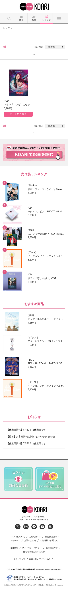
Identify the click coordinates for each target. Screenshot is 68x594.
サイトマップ (19, 559)
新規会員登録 (51, 537)
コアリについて (18, 537)
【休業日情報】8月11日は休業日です (26, 429)
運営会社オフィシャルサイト (42, 559)
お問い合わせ (30, 540)
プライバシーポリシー (32, 548)
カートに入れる (18, 114)
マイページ (15, 540)
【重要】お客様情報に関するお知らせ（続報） (31, 436)
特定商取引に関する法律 (34, 552)
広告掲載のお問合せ (49, 540)
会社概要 (14, 548)
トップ (6, 28)
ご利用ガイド (35, 537)
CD (7, 100)
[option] (18, 479)
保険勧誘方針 (52, 548)
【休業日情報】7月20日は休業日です (26, 443)
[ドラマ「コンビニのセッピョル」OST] (18, 83)
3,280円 (8, 108)
